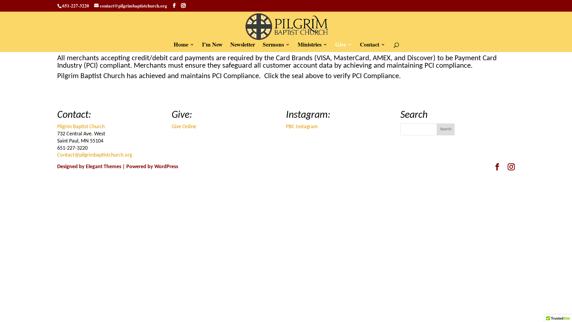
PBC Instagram (302, 127)
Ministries (309, 45)
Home (181, 45)
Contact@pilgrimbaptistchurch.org (94, 155)
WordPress (166, 167)
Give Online (184, 127)
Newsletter (242, 45)
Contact (369, 45)
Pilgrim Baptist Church (81, 127)
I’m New (212, 45)
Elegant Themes (103, 167)
